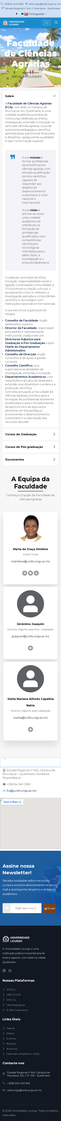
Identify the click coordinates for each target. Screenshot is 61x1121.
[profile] (30, 536)
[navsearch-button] (56, 22)
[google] (36, 573)
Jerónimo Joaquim (30, 624)
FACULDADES (32, 76)
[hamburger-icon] (46, 22)
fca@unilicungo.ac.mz (21, 790)
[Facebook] (16, 14)
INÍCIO (16, 76)
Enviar (51, 908)
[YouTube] (22, 14)
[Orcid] (30, 648)
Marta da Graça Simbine (30, 549)
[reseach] (30, 573)
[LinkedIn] (24, 573)
